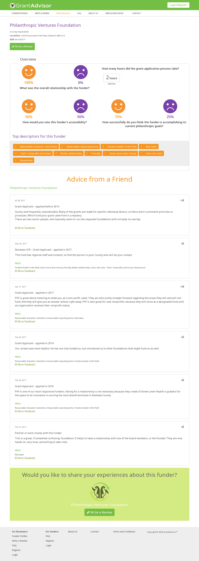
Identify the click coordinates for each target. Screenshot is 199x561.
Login (15, 554)
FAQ (79, 13)
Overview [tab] (28, 59)
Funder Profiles (20, 13)
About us (93, 13)
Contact (136, 13)
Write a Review (42, 13)
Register (16, 550)
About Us (72, 531)
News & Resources (114, 13)
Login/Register (178, 5)
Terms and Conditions (124, 531)
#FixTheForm (63, 13)
